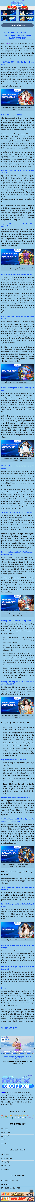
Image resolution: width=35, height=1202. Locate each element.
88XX (3, 1092)
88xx (8, 44)
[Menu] (2, 3)
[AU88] (17, 1194)
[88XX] (17, 3)
